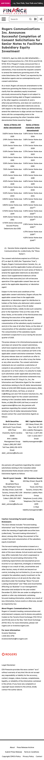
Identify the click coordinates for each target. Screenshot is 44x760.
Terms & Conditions (31, 752)
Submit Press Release (13, 752)
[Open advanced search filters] (35, 19)
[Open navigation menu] (4, 19)
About (12, 747)
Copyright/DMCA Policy (11, 756)
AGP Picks (5, 3)
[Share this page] (40, 19)
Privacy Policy (28, 756)
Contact (39, 756)
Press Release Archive (25, 747)
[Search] (30, 19)
